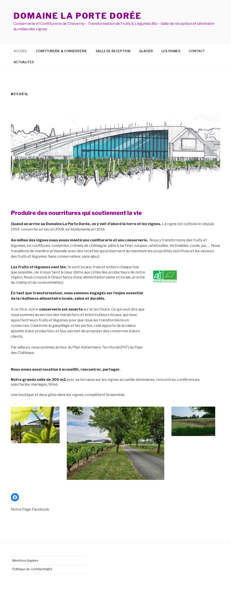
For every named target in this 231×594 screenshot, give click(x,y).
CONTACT (197, 51)
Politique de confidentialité (32, 569)
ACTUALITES (24, 62)
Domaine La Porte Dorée (78, 16)
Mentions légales (25, 560)
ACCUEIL (20, 51)
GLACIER (146, 51)
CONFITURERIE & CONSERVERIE (61, 51)
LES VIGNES (171, 51)
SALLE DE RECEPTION (113, 51)
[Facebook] (15, 497)
